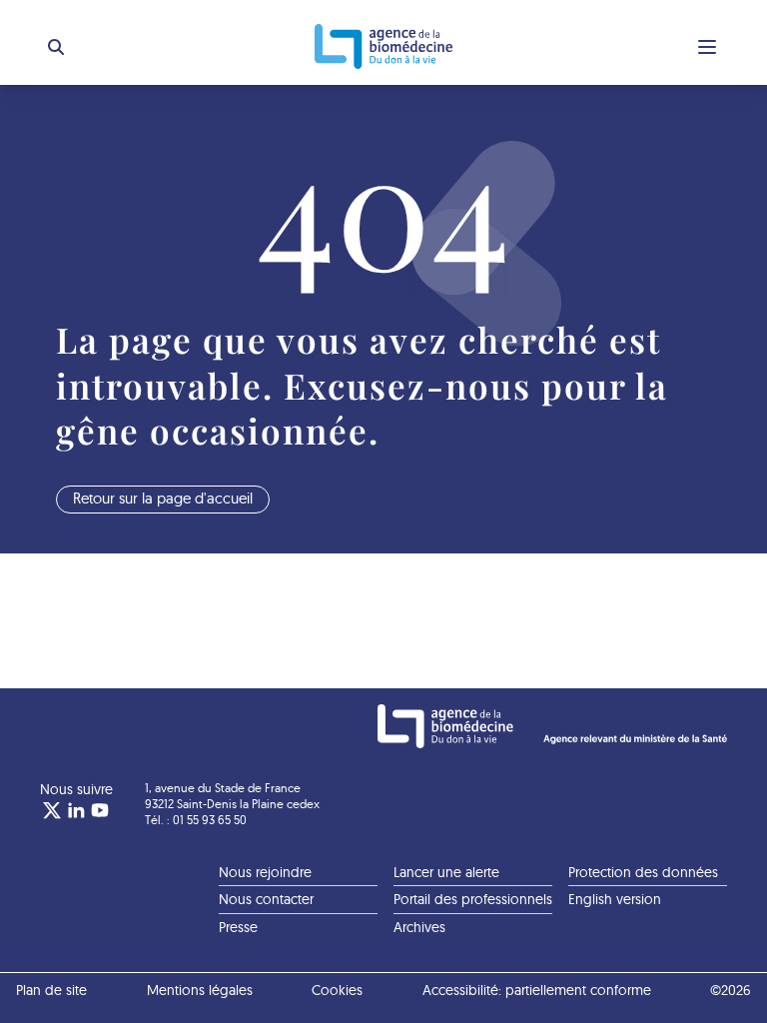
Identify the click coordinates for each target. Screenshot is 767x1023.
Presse (238, 927)
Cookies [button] (337, 990)
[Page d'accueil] (552, 726)
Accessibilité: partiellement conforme (536, 990)
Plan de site (51, 990)
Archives (419, 927)
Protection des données (643, 872)
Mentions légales (200, 990)
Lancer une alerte (446, 872)
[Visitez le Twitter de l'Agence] (52, 810)
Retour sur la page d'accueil (163, 498)
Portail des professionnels (472, 899)
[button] (56, 47)
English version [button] (614, 899)
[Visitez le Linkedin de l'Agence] (76, 810)
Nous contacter (266, 899)
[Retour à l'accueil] (383, 46)
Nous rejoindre (265, 872)
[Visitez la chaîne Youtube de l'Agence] (100, 810)
